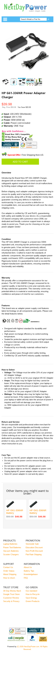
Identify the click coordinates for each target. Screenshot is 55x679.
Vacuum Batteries (11, 551)
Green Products (33, 601)
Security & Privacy (11, 601)
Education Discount (34, 547)
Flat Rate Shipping (34, 554)
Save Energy (31, 598)
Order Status (8, 571)
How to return (9, 578)
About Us (28, 567)
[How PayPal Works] (32, 641)
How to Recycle (33, 594)
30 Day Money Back (12, 591)
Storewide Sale (32, 544)
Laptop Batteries (10, 544)
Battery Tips (29, 571)
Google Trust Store (11, 594)
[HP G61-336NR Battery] (10, 508)
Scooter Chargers (11, 554)
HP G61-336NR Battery (14, 511)
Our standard (31, 591)
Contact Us (8, 567)
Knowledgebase (31, 574)
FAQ (26, 578)
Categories (5, 19)
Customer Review (11, 598)
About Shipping (9, 574)
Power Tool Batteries (12, 547)
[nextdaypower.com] (27, 14)
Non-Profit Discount (34, 551)
